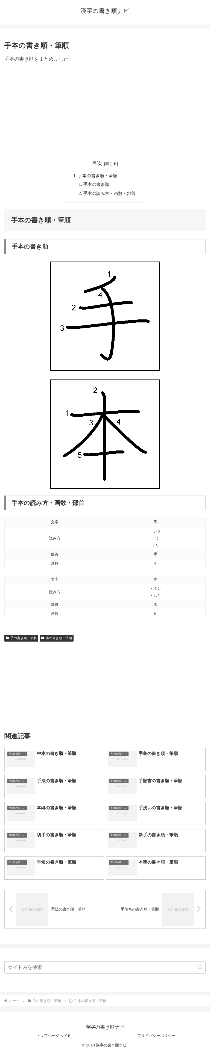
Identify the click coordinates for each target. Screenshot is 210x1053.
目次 (97, 163)
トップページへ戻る (53, 1035)
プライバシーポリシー (156, 1035)
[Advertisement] (105, 108)
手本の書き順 (96, 184)
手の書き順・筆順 (23, 638)
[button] (200, 967)
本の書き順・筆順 (59, 638)
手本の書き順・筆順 (97, 175)
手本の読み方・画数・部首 (109, 193)
